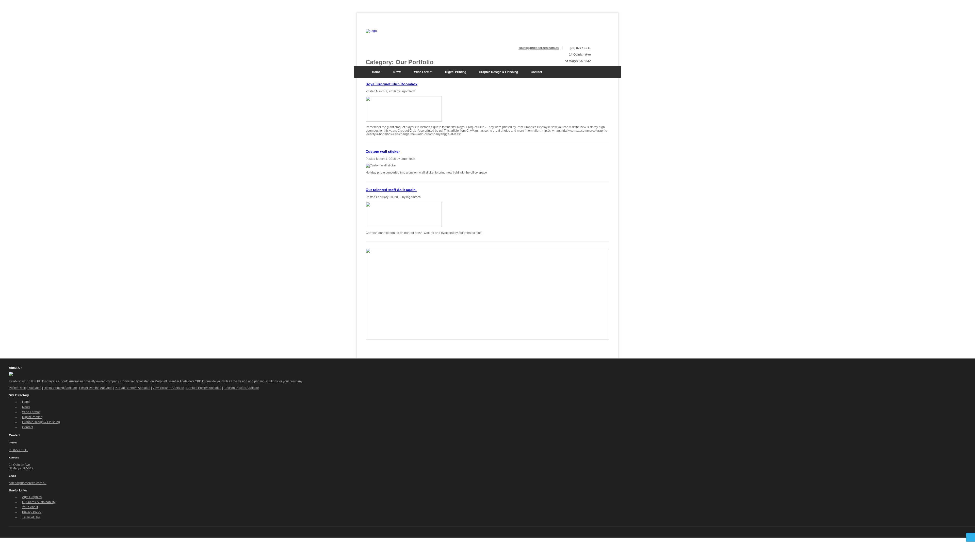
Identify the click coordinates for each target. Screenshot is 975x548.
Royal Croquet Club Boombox (391, 84)
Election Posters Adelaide (241, 388)
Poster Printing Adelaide (95, 388)
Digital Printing (455, 72)
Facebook (605, 32)
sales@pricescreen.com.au (27, 483)
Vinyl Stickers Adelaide (168, 388)
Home (376, 72)
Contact (536, 72)
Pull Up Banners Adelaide (132, 388)
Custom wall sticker (383, 151)
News (397, 72)
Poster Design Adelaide (25, 388)
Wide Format (423, 72)
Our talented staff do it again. (391, 190)
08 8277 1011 (18, 450)
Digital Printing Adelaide (60, 388)
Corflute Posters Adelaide (203, 388)
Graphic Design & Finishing (498, 72)
